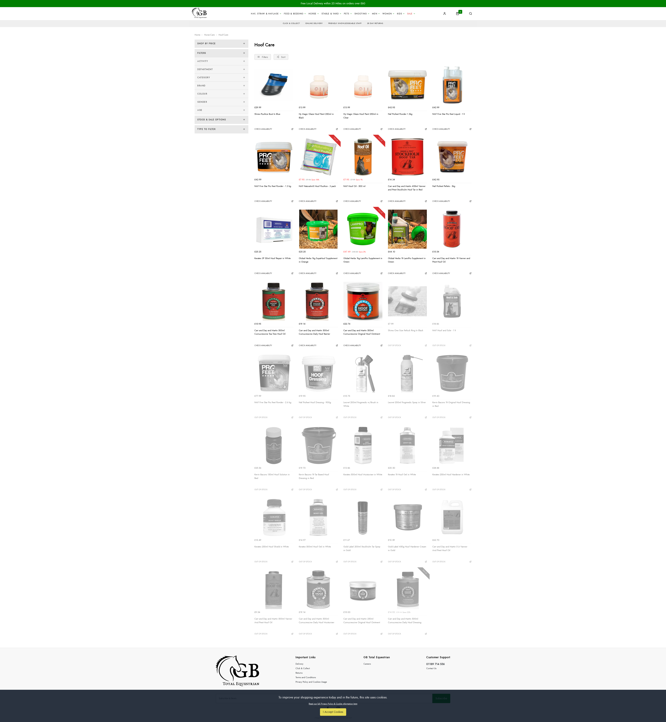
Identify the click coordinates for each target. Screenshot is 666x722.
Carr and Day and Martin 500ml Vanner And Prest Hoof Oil (273, 621)
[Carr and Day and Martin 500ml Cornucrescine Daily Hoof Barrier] (318, 301)
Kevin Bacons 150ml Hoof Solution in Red (272, 476)
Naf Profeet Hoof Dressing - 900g (315, 402)
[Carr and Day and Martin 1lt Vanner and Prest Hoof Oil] (451, 229)
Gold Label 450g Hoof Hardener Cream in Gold (407, 548)
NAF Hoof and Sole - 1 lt (444, 330)
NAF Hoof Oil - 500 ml (354, 186)
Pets (346, 14)
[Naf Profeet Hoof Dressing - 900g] (318, 373)
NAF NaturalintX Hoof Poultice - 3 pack (317, 186)
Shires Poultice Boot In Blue (267, 114)
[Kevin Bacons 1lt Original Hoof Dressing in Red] (451, 373)
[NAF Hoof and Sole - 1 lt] (451, 301)
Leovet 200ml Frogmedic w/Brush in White (360, 404)
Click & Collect (303, 668)
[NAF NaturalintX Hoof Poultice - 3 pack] (318, 157)
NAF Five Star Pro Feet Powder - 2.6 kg (272, 402)
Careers (367, 664)
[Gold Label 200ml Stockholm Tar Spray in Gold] (362, 517)
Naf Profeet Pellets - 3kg (443, 186)
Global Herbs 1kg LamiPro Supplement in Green (362, 260)
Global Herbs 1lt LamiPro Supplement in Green (407, 260)
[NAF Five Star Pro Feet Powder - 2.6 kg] (273, 373)
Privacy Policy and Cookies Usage (311, 682)
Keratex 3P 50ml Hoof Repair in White (272, 258)
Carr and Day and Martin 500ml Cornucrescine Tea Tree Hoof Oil (269, 332)
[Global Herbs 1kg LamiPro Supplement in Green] (362, 229)
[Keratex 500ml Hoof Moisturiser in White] (362, 445)
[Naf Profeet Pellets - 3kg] (451, 157)
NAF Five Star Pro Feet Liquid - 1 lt (448, 114)
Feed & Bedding (293, 14)
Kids (399, 14)
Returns (299, 673)
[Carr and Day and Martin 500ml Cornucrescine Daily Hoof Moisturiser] (318, 589)
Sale (410, 14)
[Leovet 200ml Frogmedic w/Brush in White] (362, 373)
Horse (312, 14)
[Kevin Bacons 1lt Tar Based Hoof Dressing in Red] (318, 445)
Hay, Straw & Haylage (265, 14)
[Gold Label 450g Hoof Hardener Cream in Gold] (407, 517)
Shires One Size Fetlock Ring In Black (405, 330)
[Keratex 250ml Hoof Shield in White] (273, 517)
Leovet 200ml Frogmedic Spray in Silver (407, 402)
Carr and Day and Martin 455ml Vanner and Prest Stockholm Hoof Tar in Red (406, 188)
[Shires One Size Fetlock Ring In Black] (407, 301)
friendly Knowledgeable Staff (345, 23)
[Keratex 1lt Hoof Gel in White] (407, 445)
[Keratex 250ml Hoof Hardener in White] (451, 445)
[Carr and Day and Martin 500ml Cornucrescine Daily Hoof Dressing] (407, 589)
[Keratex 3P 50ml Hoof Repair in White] (273, 229)
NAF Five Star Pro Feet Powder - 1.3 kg (272, 186)
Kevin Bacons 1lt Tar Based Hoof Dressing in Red (314, 476)
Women (387, 14)
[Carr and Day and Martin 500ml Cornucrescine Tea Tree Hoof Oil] (273, 301)
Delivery (299, 664)
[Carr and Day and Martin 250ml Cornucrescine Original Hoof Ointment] (362, 589)
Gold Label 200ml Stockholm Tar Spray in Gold (361, 548)
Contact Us (431, 668)
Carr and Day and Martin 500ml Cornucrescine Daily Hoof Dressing (404, 621)
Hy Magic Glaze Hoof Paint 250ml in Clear (360, 116)
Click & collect (291, 23)
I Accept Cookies (333, 712)
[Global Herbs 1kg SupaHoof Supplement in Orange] (318, 229)
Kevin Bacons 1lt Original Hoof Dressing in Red (451, 404)
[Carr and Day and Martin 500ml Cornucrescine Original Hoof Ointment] (362, 301)
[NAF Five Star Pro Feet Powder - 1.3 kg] (273, 157)
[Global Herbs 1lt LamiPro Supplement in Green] (407, 229)
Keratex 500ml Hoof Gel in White (315, 546)
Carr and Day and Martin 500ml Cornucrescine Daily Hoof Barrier (314, 332)
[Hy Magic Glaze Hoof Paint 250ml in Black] (318, 84)
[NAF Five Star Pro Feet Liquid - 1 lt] (451, 84)
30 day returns (375, 23)
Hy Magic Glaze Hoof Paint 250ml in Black (316, 116)
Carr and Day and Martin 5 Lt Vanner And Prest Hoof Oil (449, 548)
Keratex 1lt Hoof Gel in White (402, 474)
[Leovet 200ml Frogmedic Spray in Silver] (407, 373)
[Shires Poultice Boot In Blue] (273, 84)
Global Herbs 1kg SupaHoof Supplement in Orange (318, 260)
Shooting (361, 14)
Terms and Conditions (306, 677)
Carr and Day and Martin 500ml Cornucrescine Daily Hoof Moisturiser (316, 621)
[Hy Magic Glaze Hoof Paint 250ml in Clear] (362, 84)
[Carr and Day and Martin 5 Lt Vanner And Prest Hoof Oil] (451, 517)
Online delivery (314, 23)
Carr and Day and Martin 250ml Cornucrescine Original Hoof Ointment (361, 621)
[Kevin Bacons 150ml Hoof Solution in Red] (273, 445)
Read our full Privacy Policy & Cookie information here (333, 704)
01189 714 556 (435, 664)
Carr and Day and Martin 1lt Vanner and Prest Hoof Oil (451, 260)
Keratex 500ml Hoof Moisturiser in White (362, 474)
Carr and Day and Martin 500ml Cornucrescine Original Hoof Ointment (361, 332)
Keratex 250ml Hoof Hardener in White (451, 474)
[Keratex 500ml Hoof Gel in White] (318, 517)
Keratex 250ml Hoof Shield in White (271, 546)
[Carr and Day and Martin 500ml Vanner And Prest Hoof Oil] (273, 589)
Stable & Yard (330, 14)
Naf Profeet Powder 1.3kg (400, 114)
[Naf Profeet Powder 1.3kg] (407, 84)
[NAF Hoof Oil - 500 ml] (362, 157)
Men (374, 14)
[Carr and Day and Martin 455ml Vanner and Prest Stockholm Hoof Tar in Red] (407, 157)
